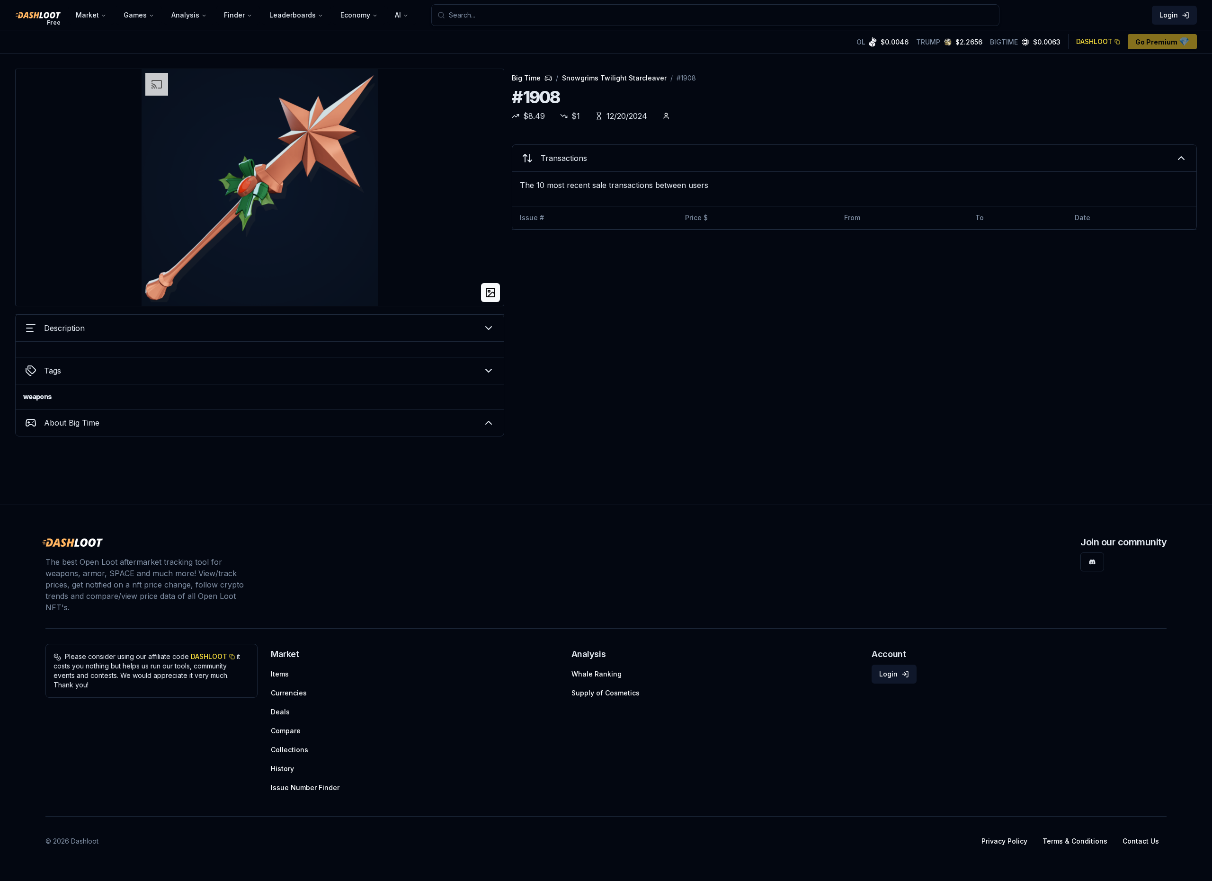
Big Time (526, 78)
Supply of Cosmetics (605, 693)
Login (1168, 15)
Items (280, 674)
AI (398, 15)
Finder (234, 15)
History (282, 769)
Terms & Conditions (1075, 841)
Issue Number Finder (305, 787)
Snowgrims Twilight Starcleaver (614, 78)
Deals (280, 712)
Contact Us (1141, 841)
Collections (289, 750)
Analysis (185, 15)
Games (135, 15)
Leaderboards (292, 15)
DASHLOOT (1094, 41)
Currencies (289, 693)
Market (87, 15)
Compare (286, 731)
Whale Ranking (596, 674)
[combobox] (721, 15)
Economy (355, 15)
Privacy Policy (1004, 841)
